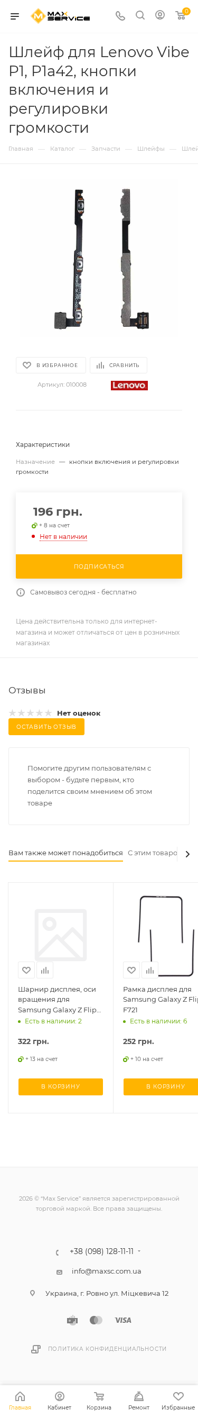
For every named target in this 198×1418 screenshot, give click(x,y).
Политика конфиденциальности (107, 1349)
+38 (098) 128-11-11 (102, 1252)
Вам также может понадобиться (65, 852)
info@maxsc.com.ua (107, 1271)
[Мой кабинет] (160, 16)
